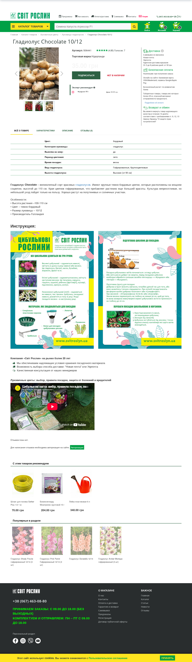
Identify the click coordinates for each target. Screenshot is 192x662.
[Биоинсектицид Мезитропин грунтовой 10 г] (52, 483)
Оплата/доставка (101, 16)
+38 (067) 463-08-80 (30, 601)
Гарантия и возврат (108, 606)
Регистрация (104, 618)
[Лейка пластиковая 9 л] (81, 483)
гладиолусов (82, 184)
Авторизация (77, 447)
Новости (145, 606)
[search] (134, 26)
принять (167, 658)
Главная (145, 595)
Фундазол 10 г (83, 91)
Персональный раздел (24, 633)
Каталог (145, 599)
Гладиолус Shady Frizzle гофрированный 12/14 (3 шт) (22, 561)
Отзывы (145, 610)
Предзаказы (66, 16)
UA (175, 16)
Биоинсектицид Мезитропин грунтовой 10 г (52, 503)
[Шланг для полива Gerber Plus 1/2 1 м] (23, 483)
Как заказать (83, 16)
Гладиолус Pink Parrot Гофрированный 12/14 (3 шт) (51, 561)
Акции (145, 16)
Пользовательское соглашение (108, 658)
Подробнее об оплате (154, 102)
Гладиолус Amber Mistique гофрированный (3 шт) (110, 560)
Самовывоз (118, 16)
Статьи (144, 603)
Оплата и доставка (108, 603)
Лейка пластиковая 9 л (79, 501)
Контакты (132, 16)
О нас (101, 595)
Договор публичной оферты (112, 621)
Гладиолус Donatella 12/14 (81, 558)
